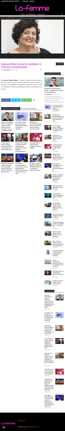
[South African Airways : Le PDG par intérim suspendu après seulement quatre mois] (48, 252)
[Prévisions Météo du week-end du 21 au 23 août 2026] (48, 187)
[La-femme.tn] (32, 8)
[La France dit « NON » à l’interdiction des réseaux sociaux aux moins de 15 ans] (48, 282)
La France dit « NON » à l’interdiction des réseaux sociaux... (58, 282)
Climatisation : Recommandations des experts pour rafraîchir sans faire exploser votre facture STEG (35, 126)
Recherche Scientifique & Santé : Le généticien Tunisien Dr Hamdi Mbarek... (54, 90)
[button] (62, 14)
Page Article (41, 14)
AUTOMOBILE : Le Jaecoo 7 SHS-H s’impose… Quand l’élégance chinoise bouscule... (57, 206)
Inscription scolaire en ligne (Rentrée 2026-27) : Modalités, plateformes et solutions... (58, 177)
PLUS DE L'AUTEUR (28, 109)
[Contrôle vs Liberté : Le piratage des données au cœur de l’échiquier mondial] (48, 216)
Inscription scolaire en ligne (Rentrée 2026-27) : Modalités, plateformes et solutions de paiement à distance (36, 167)
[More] (34, 100)
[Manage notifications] (3, 427)
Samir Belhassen (7, 69)
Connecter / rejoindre (28, 1)
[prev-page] (2, 177)
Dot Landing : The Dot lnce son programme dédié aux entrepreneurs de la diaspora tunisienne (21, 126)
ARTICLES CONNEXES (10, 109)
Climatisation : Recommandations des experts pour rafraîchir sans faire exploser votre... (58, 118)
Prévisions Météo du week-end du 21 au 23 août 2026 (58, 187)
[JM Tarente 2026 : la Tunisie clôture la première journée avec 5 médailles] (36, 137)
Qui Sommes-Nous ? (31, 14)
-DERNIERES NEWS (10, 18)
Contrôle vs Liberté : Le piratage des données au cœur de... (58, 216)
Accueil (23, 14)
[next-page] (5, 177)
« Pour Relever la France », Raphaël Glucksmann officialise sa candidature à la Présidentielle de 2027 (7, 146)
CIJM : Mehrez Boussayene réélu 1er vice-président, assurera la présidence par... (58, 166)
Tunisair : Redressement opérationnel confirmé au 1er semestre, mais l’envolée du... (58, 263)
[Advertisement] (21, 74)
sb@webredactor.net (33, 427)
